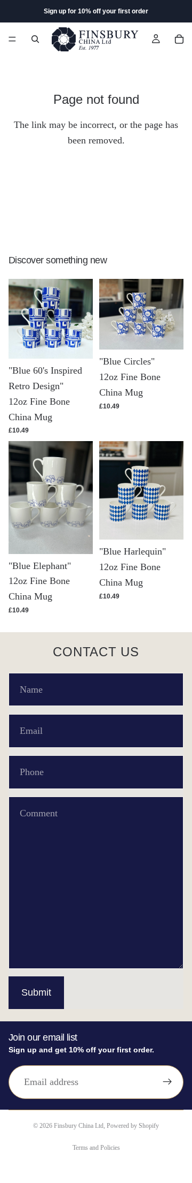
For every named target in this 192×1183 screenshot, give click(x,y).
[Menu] (12, 39)
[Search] (35, 39)
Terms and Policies (96, 1147)
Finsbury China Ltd (78, 1125)
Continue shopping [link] (96, 183)
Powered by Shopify (133, 1125)
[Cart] (179, 39)
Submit (36, 992)
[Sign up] (167, 1082)
